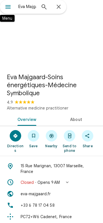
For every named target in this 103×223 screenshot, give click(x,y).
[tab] (26, 119)
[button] (51, 182)
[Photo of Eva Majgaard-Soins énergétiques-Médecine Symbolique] (51, 34)
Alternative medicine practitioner (37, 108)
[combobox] (27, 6)
